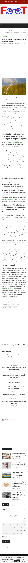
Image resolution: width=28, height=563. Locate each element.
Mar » (6, 536)
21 (21, 530)
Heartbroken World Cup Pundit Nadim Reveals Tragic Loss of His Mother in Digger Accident (19, 484)
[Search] (26, 25)
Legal (16, 1)
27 (17, 533)
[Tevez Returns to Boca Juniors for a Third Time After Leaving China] (6, 475)
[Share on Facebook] (15, 344)
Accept (17, 561)
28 (21, 533)
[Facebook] (22, 25)
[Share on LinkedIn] (20, 344)
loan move (11, 304)
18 (10, 530)
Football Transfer (13, 302)
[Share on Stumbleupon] (23, 344)
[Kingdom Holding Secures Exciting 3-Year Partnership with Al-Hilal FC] (6, 456)
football (5, 302)
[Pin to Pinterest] (18, 344)
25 (10, 533)
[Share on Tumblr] (21, 344)
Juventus (5, 304)
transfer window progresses (10, 288)
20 (17, 530)
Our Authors (22, 1)
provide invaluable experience (19, 115)
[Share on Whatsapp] (24, 344)
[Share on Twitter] (17, 344)
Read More (23, 561)
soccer (15, 307)
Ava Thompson (6, 352)
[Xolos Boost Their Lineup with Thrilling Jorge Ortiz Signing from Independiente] (6, 465)
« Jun (3, 536)
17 (7, 530)
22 (24, 530)
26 (14, 533)
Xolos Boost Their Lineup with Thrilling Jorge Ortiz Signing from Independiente (19, 464)
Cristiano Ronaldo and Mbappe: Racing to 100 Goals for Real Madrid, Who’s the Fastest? (19, 495)
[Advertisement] (14, 19)
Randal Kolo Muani (22, 30)
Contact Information (8, 1)
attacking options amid (19, 221)
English (6, 419)
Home (3, 30)
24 (7, 533)
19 (14, 530)
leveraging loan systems (10, 199)
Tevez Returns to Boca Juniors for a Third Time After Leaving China (18, 474)
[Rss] (24, 25)
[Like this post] (13, 344)
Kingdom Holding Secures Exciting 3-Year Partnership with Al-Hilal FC (19, 455)
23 (3, 533)
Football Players (10, 30)
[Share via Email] (13, 346)
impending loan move (17, 142)
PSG (18, 304)
